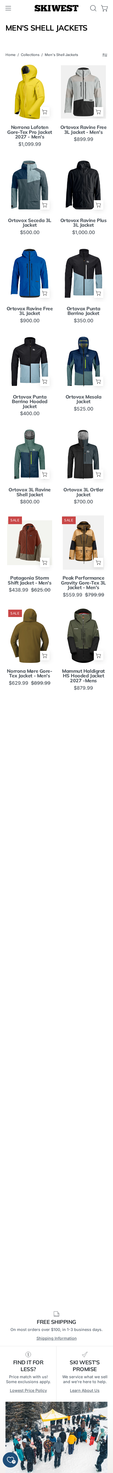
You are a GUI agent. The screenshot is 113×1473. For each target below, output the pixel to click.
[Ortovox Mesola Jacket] (83, 361)
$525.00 (83, 408)
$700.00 (83, 501)
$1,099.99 (29, 144)
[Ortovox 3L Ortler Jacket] (83, 454)
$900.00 (29, 320)
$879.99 (83, 688)
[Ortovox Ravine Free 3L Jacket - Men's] (83, 92)
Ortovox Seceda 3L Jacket (29, 223)
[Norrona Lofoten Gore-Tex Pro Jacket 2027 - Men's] (29, 92)
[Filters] (104, 55)
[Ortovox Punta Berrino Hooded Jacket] (29, 361)
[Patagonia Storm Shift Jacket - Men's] (29, 542)
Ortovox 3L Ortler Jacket (83, 492)
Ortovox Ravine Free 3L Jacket (30, 311)
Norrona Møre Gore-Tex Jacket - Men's (29, 673)
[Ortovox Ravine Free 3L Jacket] (29, 273)
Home (10, 55)
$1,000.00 (83, 232)
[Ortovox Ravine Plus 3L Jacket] (83, 185)
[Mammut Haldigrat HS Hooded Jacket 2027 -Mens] (83, 636)
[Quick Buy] (45, 112)
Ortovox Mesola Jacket (83, 399)
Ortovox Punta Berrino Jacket (83, 311)
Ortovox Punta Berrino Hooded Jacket (29, 401)
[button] (93, 8)
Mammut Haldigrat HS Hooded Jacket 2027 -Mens (83, 676)
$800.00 (29, 501)
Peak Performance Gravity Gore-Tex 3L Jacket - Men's (83, 582)
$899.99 (83, 139)
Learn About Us (85, 1390)
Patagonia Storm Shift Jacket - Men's (29, 580)
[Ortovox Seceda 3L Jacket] (29, 185)
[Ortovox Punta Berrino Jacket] (83, 273)
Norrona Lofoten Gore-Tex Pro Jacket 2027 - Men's (29, 132)
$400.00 (29, 413)
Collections (30, 55)
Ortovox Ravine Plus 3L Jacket (83, 223)
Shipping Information (56, 1338)
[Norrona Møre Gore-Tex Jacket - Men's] (29, 636)
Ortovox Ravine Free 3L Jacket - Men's (83, 129)
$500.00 (29, 232)
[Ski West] (56, 8)
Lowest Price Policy (28, 1390)
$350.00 (83, 320)
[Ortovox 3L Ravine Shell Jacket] (29, 454)
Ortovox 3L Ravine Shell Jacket (30, 492)
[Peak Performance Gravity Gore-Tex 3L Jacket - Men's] (83, 542)
